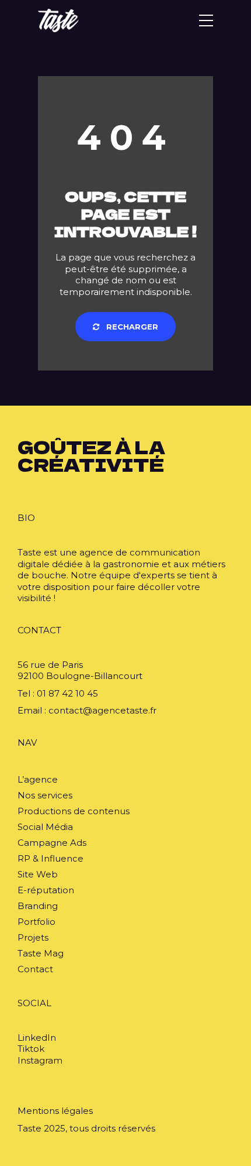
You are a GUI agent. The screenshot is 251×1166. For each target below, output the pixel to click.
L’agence (38, 779)
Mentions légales (55, 1110)
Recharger (131, 326)
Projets (33, 937)
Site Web (38, 874)
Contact (35, 969)
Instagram (40, 1060)
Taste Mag (41, 953)
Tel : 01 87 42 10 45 (58, 693)
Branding (38, 905)
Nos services (45, 795)
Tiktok (31, 1048)
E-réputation (46, 890)
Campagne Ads (52, 842)
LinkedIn (37, 1037)
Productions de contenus (74, 811)
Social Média (45, 826)
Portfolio (36, 921)
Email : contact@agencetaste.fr (87, 710)
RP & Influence (50, 858)
